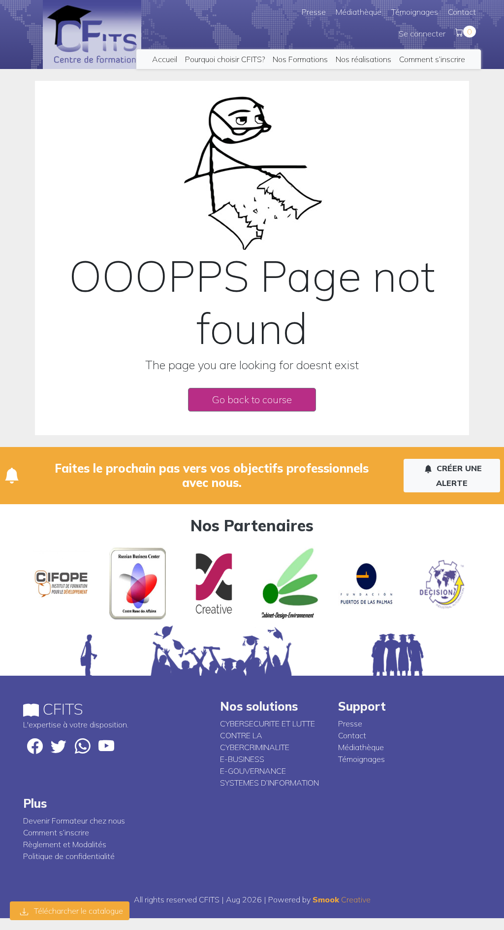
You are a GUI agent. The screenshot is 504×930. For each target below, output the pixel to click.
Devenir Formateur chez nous (74, 821)
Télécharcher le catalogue (77, 911)
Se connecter (422, 33)
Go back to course (252, 399)
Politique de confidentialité (69, 856)
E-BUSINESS (242, 759)
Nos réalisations (363, 59)
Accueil (164, 59)
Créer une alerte (458, 475)
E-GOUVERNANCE (253, 771)
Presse (314, 12)
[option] (61, 583)
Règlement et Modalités (64, 844)
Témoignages (414, 12)
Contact (462, 12)
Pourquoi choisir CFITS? (225, 59)
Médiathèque (358, 12)
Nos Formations (300, 59)
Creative (342, 899)
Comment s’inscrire (432, 59)
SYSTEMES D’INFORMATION (269, 783)
